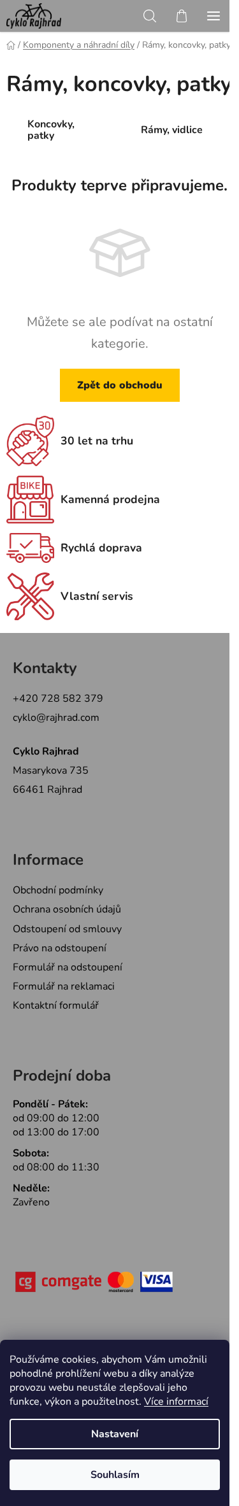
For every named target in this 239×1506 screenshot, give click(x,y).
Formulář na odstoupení (67, 967)
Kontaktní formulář (56, 1005)
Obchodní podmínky (58, 890)
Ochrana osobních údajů (67, 909)
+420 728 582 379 (58, 699)
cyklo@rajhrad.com (56, 718)
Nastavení (114, 1434)
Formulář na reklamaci (64, 986)
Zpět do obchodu (120, 385)
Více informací (176, 1402)
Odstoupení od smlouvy (67, 929)
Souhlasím (115, 1475)
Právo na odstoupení (59, 948)
